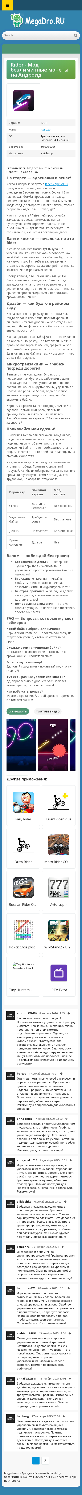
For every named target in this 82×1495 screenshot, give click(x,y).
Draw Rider (23, 862)
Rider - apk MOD (56, 184)
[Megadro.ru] (41, 21)
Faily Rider (23, 819)
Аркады (46, 129)
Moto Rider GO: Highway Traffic (58, 862)
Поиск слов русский (23, 947)
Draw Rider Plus (58, 819)
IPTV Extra (58, 990)
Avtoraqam (58, 904)
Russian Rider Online (23, 904)
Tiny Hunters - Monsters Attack (23, 990)
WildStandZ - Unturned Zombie (58, 947)
